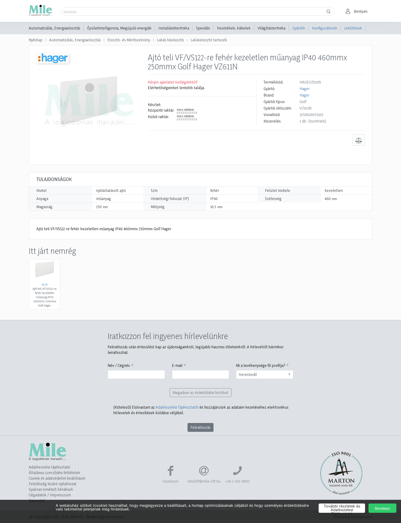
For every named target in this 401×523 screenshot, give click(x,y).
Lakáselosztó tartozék (209, 39)
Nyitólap (35, 39)
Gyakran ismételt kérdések (51, 489)
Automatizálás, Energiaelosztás (54, 28)
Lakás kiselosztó (170, 39)
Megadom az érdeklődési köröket (200, 392)
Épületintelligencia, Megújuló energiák (119, 28)
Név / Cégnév (119, 365)
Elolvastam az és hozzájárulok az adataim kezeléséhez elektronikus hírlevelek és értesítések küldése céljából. (200, 410)
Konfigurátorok (324, 28)
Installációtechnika (173, 28)
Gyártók (298, 28)
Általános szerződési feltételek (54, 472)
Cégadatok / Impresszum (50, 494)
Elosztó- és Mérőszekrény (128, 39)
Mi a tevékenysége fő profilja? (260, 365)
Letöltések (353, 28)
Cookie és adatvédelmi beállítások (57, 478)
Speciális (203, 28)
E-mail (177, 365)
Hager (305, 88)
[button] (357, 11)
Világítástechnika (271, 28)
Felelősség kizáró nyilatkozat (52, 483)
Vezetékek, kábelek (234, 28)
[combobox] (264, 374)
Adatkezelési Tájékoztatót (177, 407)
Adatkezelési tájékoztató (49, 467)
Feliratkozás (200, 427)
